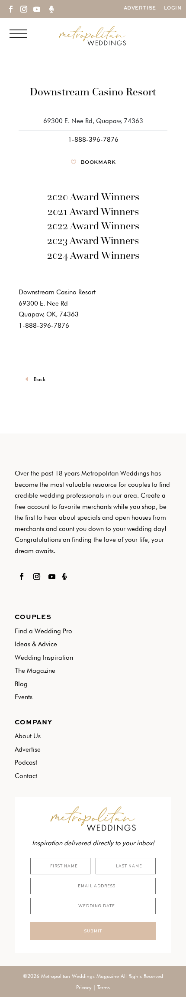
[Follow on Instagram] (23, 9)
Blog (21, 684)
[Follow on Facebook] (10, 9)
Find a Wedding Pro (43, 631)
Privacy (83, 987)
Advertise (140, 8)
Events (23, 697)
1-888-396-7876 (93, 139)
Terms (103, 987)
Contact (26, 776)
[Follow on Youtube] (36, 9)
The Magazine (35, 670)
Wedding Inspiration (44, 657)
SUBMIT (93, 931)
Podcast (26, 762)
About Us (28, 736)
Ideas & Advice (36, 644)
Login (173, 8)
